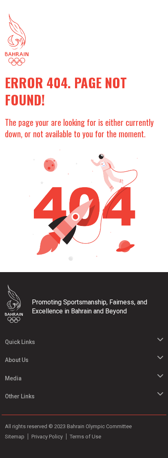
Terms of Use (85, 436)
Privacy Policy (47, 436)
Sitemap (14, 436)
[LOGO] (17, 303)
